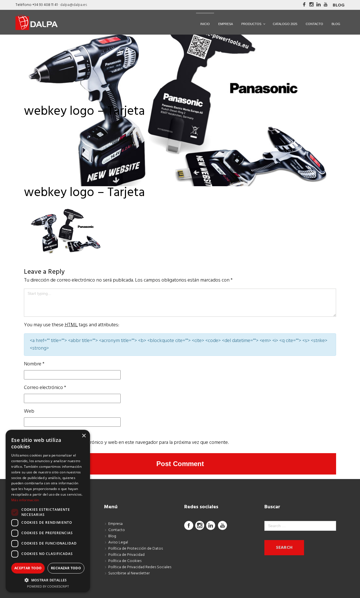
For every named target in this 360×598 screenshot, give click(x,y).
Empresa (115, 524)
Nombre (34, 364)
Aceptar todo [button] (28, 568)
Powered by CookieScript (48, 586)
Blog (339, 5)
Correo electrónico (45, 388)
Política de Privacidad (126, 555)
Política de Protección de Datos (135, 548)
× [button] (84, 436)
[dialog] (48, 511)
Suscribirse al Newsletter (129, 573)
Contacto (116, 530)
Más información (25, 500)
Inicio (29, 122)
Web (29, 411)
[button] (47, 580)
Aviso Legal (118, 542)
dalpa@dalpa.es (73, 5)
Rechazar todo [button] (66, 568)
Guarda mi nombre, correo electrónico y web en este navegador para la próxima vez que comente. (126, 442)
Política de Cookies (124, 561)
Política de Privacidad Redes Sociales (139, 567)
